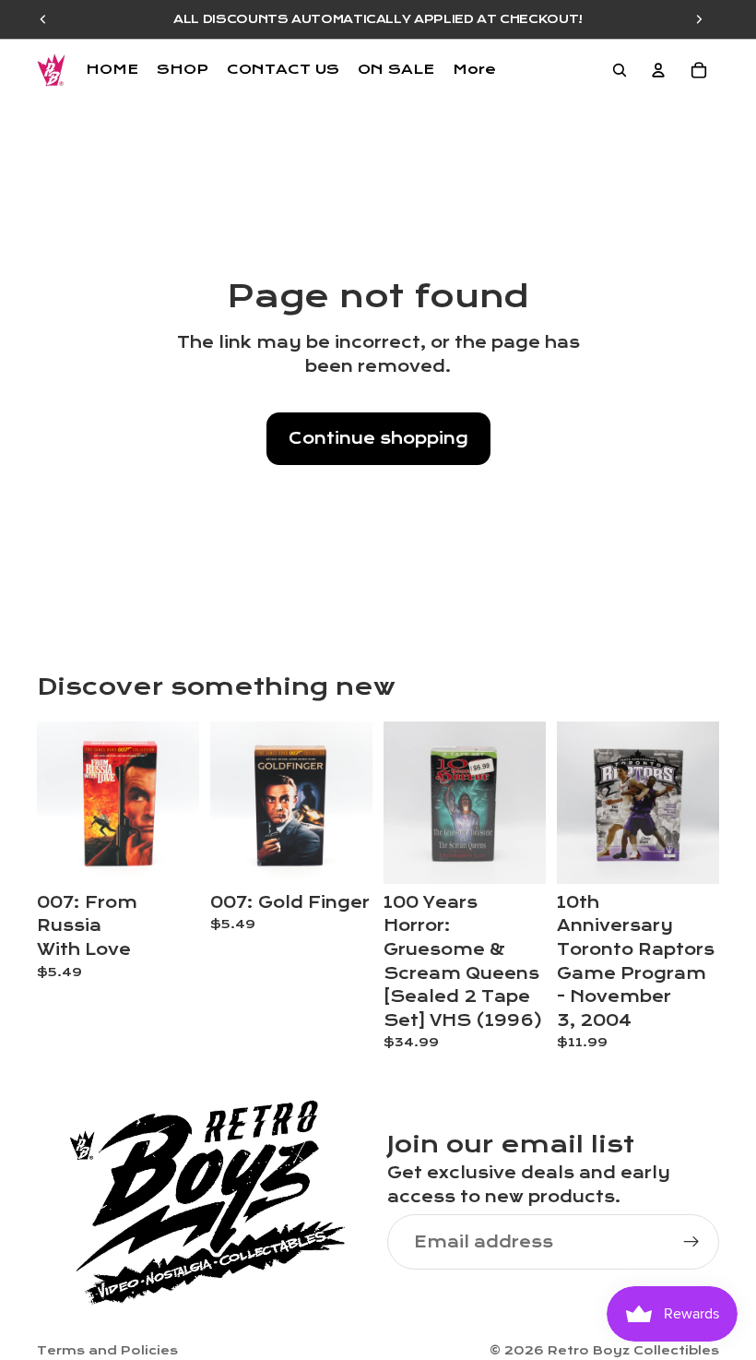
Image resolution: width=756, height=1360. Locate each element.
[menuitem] (474, 70)
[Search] (619, 70)
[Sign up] (691, 1242)
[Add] (170, 855)
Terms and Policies (107, 1350)
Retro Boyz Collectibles (633, 1350)
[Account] (658, 70)
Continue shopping (378, 438)
